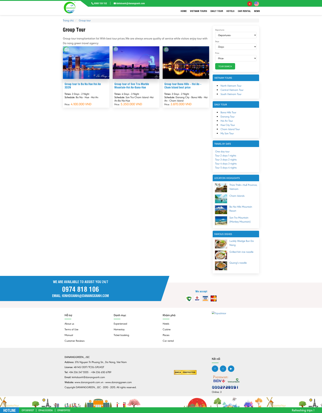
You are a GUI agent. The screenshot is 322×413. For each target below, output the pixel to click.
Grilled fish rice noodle (241, 251)
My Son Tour (227, 133)
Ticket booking (121, 335)
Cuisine (167, 329)
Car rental (244, 10)
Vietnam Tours (198, 10)
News (257, 10)
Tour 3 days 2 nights (226, 159)
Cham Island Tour (230, 129)
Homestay (119, 329)
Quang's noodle (238, 262)
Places (166, 335)
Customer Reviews (75, 340)
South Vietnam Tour (231, 94)
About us (69, 323)
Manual (69, 335)
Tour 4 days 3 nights (226, 163)
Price (217, 53)
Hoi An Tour (227, 120)
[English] (256, 3)
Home (184, 10)
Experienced (120, 323)
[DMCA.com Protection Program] (185, 372)
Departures (219, 30)
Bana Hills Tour (228, 112)
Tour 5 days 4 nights (226, 167)
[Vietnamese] (250, 3)
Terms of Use (71, 329)
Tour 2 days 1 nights (225, 155)
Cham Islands (237, 195)
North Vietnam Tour (231, 85)
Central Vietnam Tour (232, 89)
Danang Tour (228, 116)
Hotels (230, 10)
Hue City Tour (228, 125)
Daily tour (216, 10)
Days (217, 41)
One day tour (222, 151)
